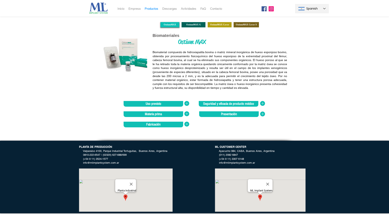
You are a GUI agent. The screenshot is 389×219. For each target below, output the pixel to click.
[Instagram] (271, 8)
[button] (153, 104)
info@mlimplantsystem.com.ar (99, 162)
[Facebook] (264, 8)
